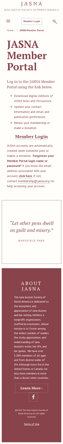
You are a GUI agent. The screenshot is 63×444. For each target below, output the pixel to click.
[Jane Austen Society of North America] (31, 6)
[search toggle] (55, 21)
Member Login (31, 21)
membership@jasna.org (34, 181)
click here (25, 176)
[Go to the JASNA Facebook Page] (33, 397)
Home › (11, 30)
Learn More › (31, 388)
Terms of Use (31, 424)
